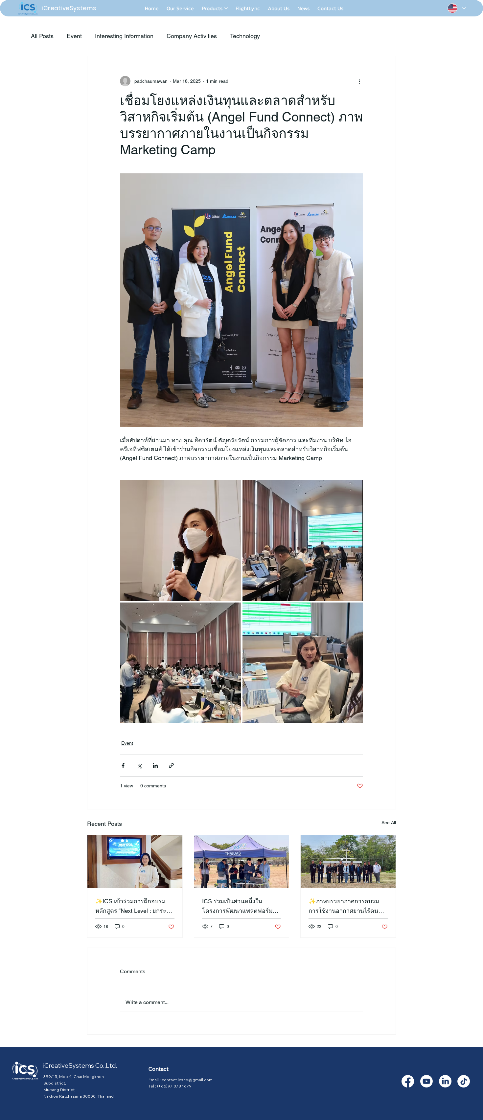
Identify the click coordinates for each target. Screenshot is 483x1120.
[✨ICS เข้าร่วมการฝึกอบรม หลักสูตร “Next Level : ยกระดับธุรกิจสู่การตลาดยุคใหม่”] (134, 861)
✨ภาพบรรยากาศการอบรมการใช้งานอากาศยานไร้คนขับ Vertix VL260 (347, 906)
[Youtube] (426, 1081)
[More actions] (359, 81)
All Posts (42, 36)
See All (388, 822)
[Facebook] (408, 1081)
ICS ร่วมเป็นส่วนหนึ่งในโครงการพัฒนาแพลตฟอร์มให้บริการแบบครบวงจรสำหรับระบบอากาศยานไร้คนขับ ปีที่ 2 (241, 906)
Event (74, 36)
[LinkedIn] (445, 1081)
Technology (245, 36)
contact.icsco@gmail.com (187, 1079)
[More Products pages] (226, 8)
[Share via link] (171, 765)
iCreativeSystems (69, 8)
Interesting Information (124, 36)
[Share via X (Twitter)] (139, 765)
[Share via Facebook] (123, 765)
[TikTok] (463, 1081)
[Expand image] (180, 540)
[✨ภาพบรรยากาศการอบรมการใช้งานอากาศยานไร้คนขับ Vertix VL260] (348, 861)
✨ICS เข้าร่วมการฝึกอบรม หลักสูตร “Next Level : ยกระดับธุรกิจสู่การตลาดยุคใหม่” (134, 906)
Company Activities (192, 36)
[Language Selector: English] (456, 8)
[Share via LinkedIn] (155, 765)
